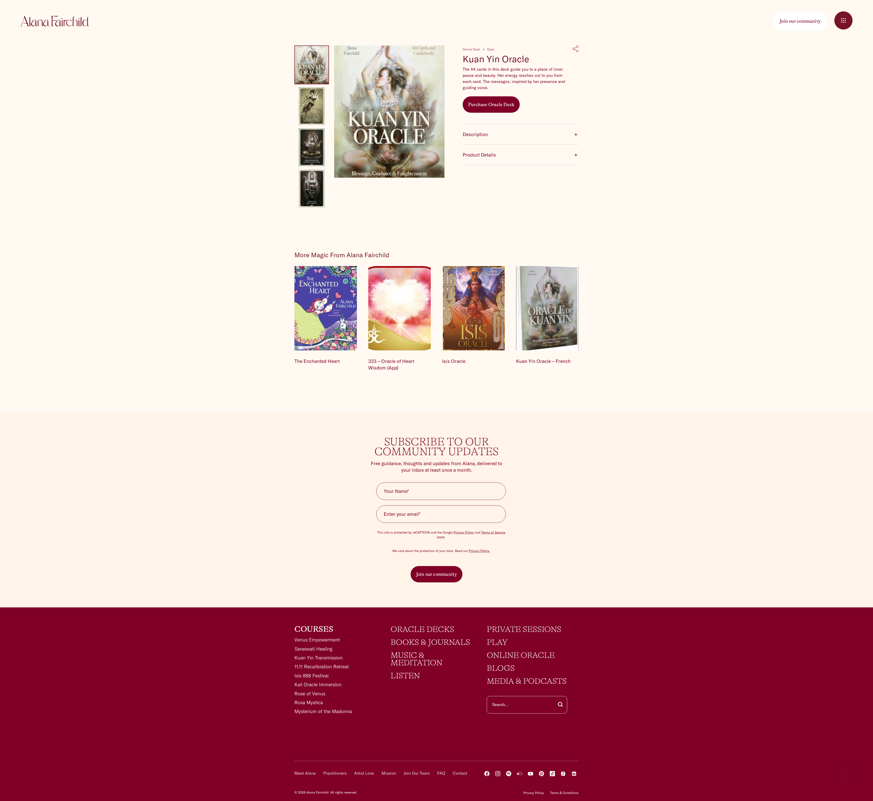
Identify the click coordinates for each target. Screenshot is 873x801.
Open (490, 49)
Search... (500, 704)
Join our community (436, 574)
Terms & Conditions (564, 793)
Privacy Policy (464, 532)
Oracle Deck (471, 49)
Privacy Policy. (479, 551)
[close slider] (843, 20)
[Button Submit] (560, 704)
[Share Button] (575, 49)
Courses (313, 629)
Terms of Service (493, 532)
